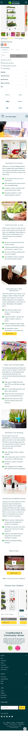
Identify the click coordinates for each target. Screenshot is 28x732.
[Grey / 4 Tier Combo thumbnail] (8, 34)
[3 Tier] (12, 51)
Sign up (22, 707)
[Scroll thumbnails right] (26, 34)
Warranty (6, 724)
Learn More (13, 619)
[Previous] (2, 606)
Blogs (2, 683)
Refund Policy (21, 724)
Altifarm (2, 663)
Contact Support (20, 722)
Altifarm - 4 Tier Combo (14, 614)
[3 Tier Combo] (5, 53)
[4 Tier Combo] (5, 51)
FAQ (4, 722)
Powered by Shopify (14, 727)
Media (2, 681)
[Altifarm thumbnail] (3, 34)
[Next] (26, 606)
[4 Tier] (18, 51)
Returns (13, 722)
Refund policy (4, 669)
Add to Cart (9, 333)
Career (2, 690)
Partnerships (4, 695)
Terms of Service (4, 667)
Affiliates (3, 693)
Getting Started (4, 679)
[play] (14, 563)
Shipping (8, 722)
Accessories (3, 665)
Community (3, 676)
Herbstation (3, 660)
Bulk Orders (3, 697)
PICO (2, 658)
